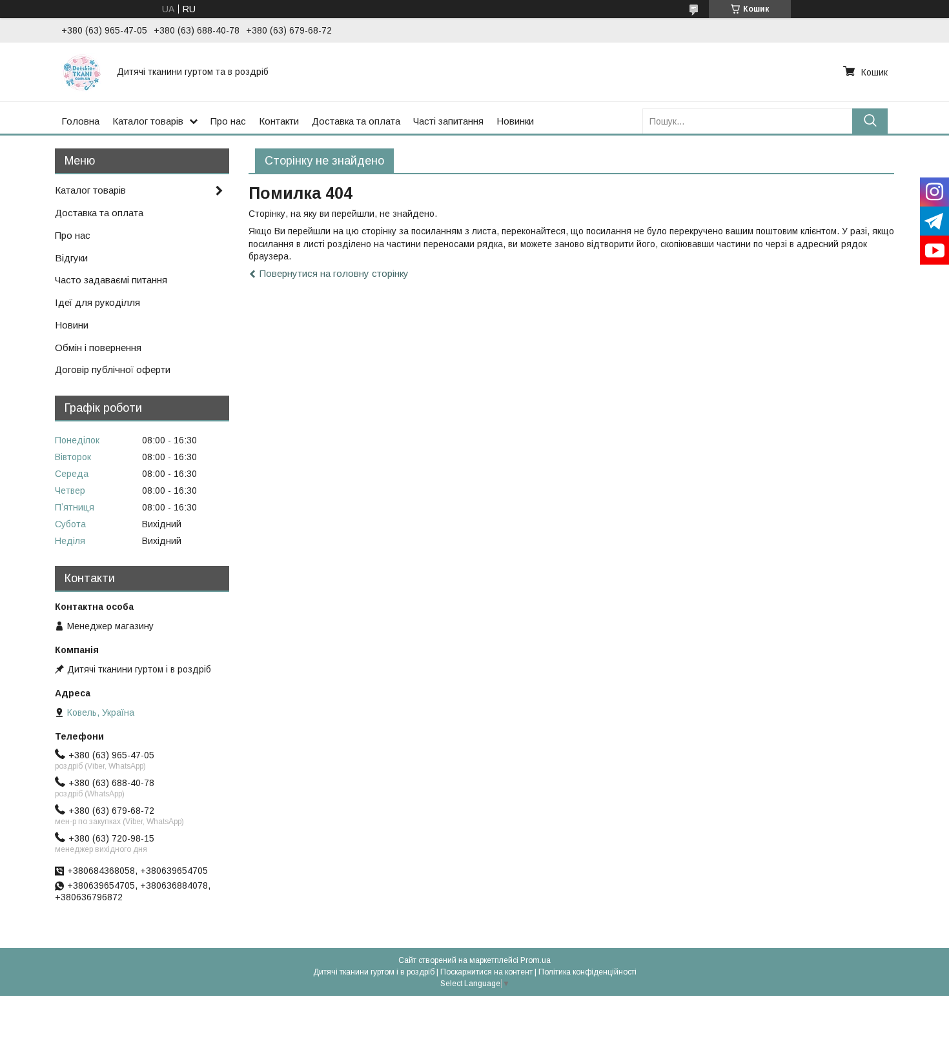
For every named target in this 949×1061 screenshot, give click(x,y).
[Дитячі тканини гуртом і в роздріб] (81, 71)
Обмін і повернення (98, 347)
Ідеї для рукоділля (97, 302)
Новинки (515, 121)
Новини (71, 324)
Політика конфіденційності (587, 971)
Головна (80, 121)
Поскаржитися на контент (486, 971)
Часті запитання (448, 121)
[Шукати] (870, 121)
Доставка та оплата (356, 121)
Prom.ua (535, 960)
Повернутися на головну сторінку (334, 273)
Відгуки (71, 257)
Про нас (228, 121)
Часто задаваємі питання (111, 279)
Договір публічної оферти (112, 369)
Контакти (279, 121)
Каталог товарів (147, 121)
